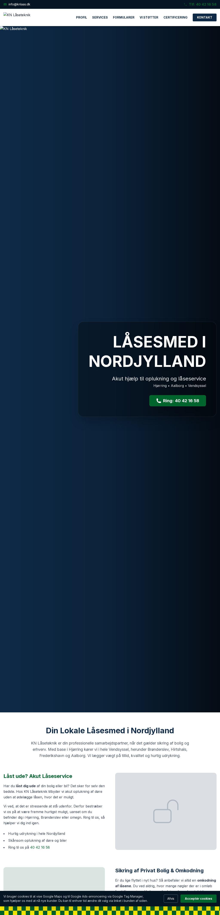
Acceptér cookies (198, 898)
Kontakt (204, 17)
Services (100, 17)
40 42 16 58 (40, 847)
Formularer (123, 17)
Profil (81, 17)
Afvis (170, 898)
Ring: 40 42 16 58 (181, 400)
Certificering (175, 17)
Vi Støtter (149, 17)
